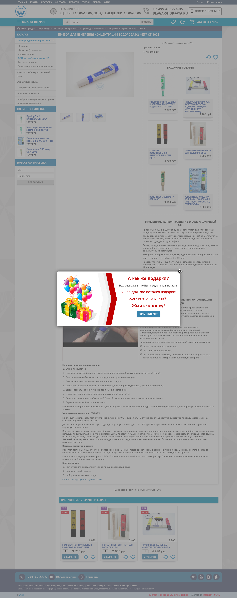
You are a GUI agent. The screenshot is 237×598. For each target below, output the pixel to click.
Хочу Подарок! (148, 314)
